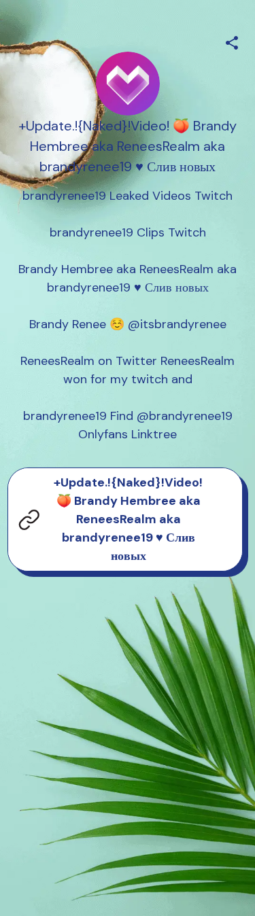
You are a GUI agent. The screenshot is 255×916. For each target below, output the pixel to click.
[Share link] (232, 41)
